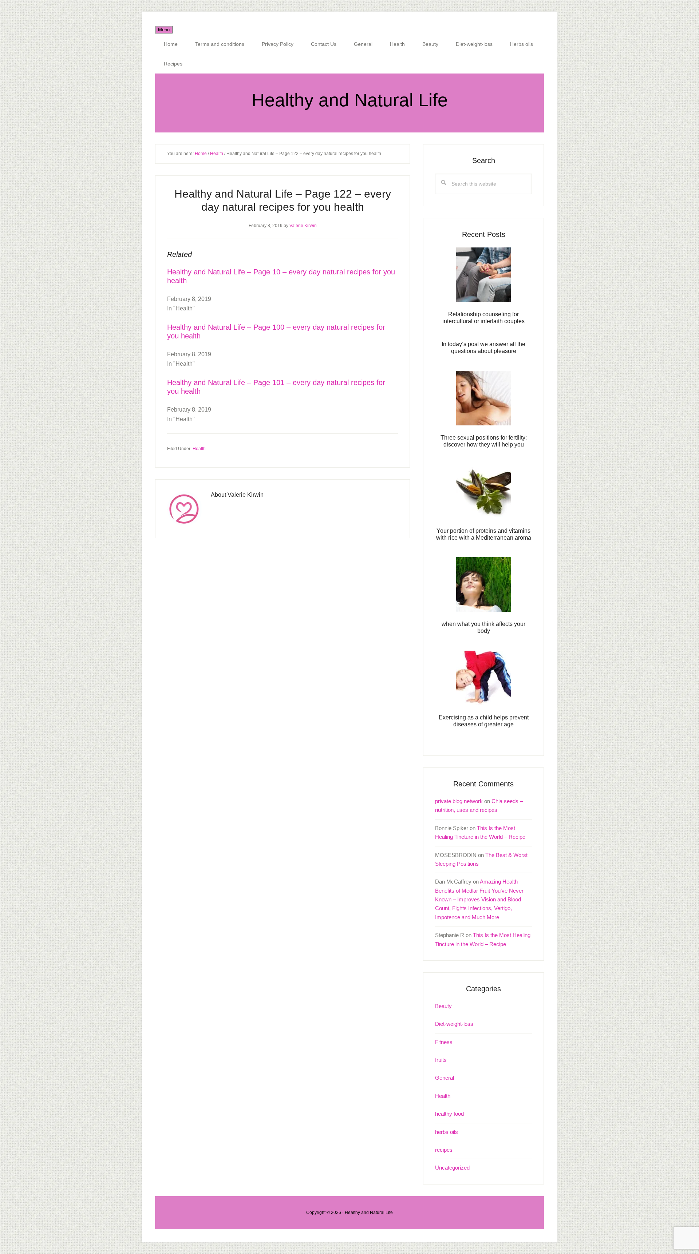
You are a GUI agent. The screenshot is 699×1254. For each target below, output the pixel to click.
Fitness (444, 1042)
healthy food (449, 1114)
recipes (444, 1150)
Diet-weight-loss (454, 1024)
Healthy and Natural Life (350, 100)
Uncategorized (452, 1167)
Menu (164, 29)
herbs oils (446, 1132)
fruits (441, 1060)
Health (199, 448)
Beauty (443, 1006)
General (444, 1078)
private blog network (459, 801)
